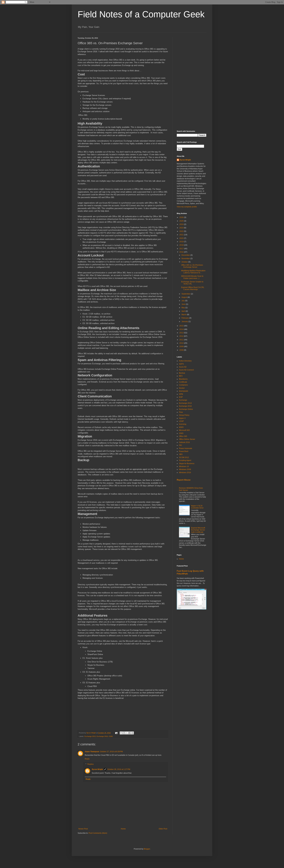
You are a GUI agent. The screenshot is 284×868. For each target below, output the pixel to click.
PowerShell (183, 451)
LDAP (181, 421)
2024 (181, 224)
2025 (181, 221)
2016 (181, 252)
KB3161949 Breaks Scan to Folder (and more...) (192, 277)
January (184, 321)
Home (123, 829)
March (184, 315)
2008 (181, 350)
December (185, 255)
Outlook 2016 (184, 442)
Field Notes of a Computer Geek (141, 14)
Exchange (183, 400)
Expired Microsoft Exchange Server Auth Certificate (198, 530)
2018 (181, 245)
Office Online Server (187, 439)
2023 (181, 228)
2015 (181, 326)
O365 (111, 736)
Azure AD (183, 367)
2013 (181, 333)
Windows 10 (184, 466)
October (184, 262)
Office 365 (183, 436)
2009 (181, 346)
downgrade (183, 391)
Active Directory (185, 361)
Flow (181, 412)
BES (181, 376)
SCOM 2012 (184, 457)
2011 (181, 340)
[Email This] (121, 732)
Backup (182, 373)
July (183, 301)
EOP (181, 397)
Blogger (147, 849)
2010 (181, 343)
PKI (180, 445)
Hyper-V (182, 418)
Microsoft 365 (184, 430)
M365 (181, 427)
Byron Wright (97, 769)
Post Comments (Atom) (98, 833)
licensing (182, 424)
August (184, 297)
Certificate (183, 382)
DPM (181, 394)
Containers (183, 385)
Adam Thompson (92, 752)
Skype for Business (186, 463)
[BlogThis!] (123, 732)
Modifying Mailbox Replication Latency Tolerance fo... (193, 272)
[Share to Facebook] (129, 732)
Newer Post (83, 829)
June (183, 304)
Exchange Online (186, 409)
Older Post (163, 829)
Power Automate (185, 448)
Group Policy (184, 415)
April (183, 311)
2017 (181, 249)
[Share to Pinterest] (132, 732)
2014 (181, 329)
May (183, 308)
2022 (181, 231)
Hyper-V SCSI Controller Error (197, 507)
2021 (181, 235)
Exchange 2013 (90, 736)
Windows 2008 (185, 469)
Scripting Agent (185, 460)
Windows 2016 (185, 472)
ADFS (181, 364)
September (186, 294)
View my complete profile (187, 207)
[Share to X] (126, 732)
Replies (90, 764)
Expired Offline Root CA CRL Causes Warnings (192, 288)
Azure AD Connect (186, 370)
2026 (181, 217)
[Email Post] (116, 733)
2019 (181, 242)
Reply (87, 759)
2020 (181, 238)
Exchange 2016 (102, 736)
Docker (182, 388)
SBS (181, 454)
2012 (181, 336)
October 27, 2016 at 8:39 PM (111, 752)
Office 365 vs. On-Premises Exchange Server (192, 266)
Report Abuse (184, 480)
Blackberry (183, 379)
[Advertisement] (191, 81)
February (185, 318)
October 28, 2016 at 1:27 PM (118, 769)
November (185, 258)
